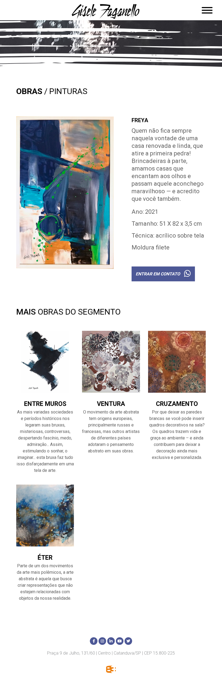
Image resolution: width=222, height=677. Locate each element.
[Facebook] (93, 641)
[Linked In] (111, 641)
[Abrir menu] (207, 10)
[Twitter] (128, 641)
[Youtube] (119, 641)
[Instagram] (102, 641)
